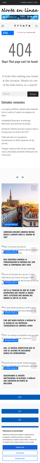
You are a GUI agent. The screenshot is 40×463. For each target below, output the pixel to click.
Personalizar (20, 453)
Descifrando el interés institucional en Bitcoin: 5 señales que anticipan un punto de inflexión (19, 379)
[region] (20, 445)
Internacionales (11, 224)
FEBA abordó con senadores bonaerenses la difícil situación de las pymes (18, 140)
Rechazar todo (20, 458)
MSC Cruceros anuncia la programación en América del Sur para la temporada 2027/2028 (19, 262)
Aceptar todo (20, 447)
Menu (4, 2)
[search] (36, 26)
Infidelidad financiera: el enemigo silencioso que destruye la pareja (16, 122)
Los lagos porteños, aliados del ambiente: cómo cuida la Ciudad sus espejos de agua (20, 112)
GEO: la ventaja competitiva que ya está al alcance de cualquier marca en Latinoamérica (19, 350)
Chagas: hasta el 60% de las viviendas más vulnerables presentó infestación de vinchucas (19, 151)
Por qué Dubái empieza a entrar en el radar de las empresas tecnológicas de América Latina (20, 323)
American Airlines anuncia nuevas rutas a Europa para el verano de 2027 (20, 130)
